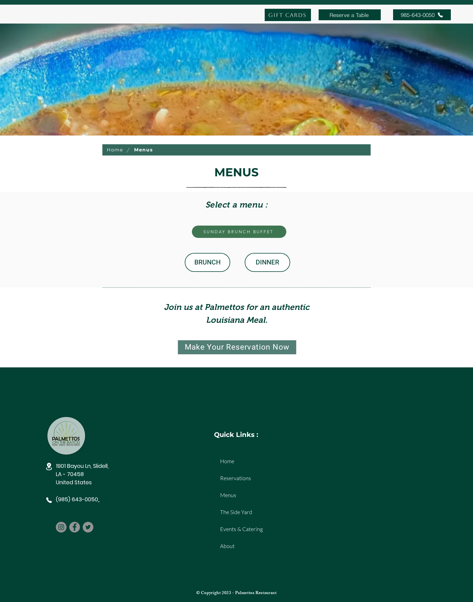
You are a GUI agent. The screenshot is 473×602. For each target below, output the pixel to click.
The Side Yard (236, 512)
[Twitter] (88, 527)
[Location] (49, 466)
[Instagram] (61, 527)
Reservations (235, 478)
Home (227, 461)
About (227, 546)
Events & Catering (239, 529)
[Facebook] (74, 527)
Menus (228, 495)
